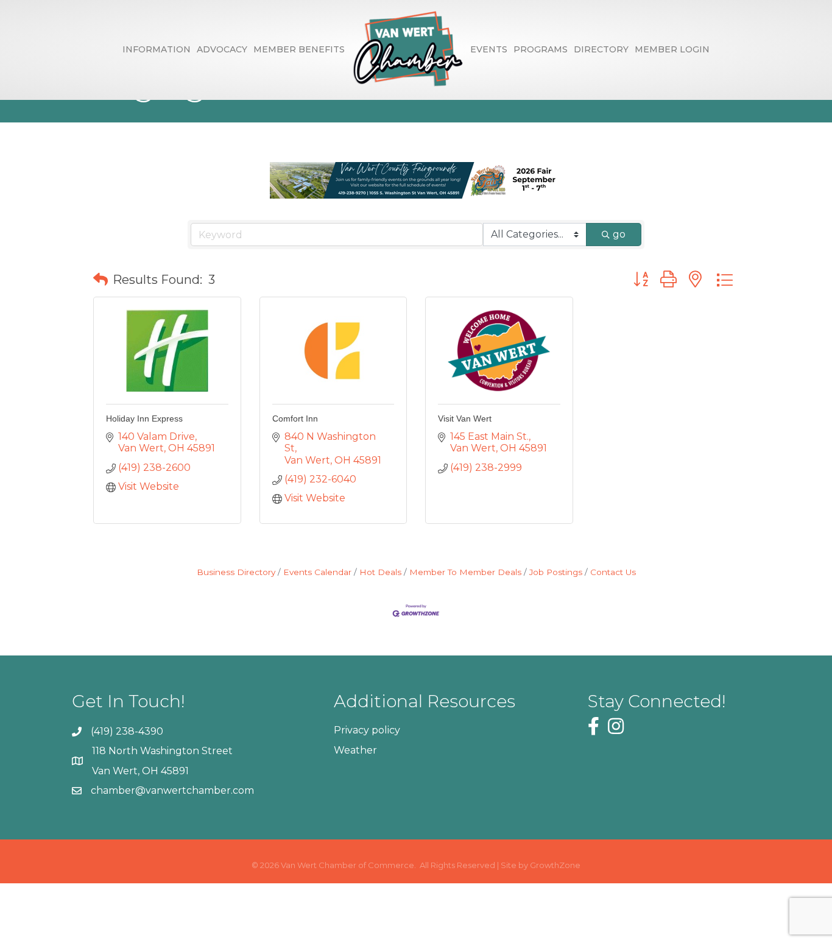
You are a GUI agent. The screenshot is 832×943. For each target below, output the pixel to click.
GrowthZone (555, 865)
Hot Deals (380, 572)
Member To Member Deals (465, 572)
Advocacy (222, 49)
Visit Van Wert (465, 418)
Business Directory (236, 572)
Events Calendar (317, 572)
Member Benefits (299, 49)
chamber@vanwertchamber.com (172, 790)
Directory (601, 49)
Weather (355, 750)
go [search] (619, 234)
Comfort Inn (295, 418)
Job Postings (555, 572)
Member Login (672, 49)
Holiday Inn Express (144, 418)
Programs (540, 49)
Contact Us (613, 572)
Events (488, 49)
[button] (100, 280)
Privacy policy (367, 730)
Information (156, 49)
